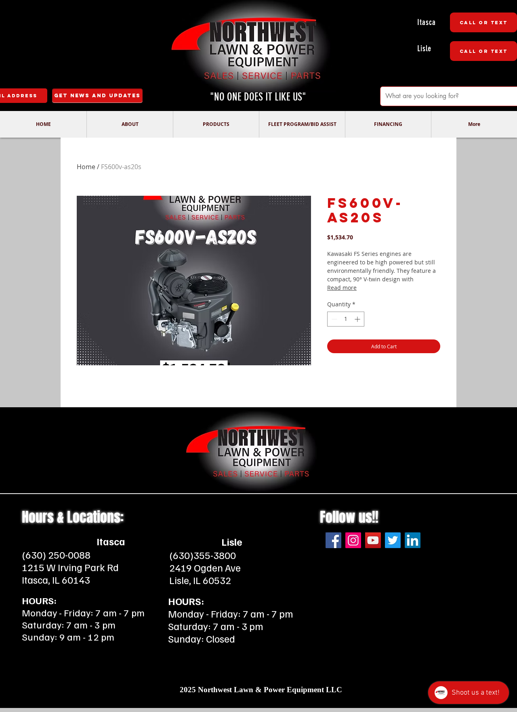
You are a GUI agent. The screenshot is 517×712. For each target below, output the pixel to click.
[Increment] (358, 319)
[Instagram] (353, 540)
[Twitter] (393, 540)
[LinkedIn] (412, 540)
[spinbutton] (345, 319)
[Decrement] (333, 319)
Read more (342, 287)
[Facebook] (333, 540)
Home (86, 166)
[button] (129, 124)
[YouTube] (373, 540)
